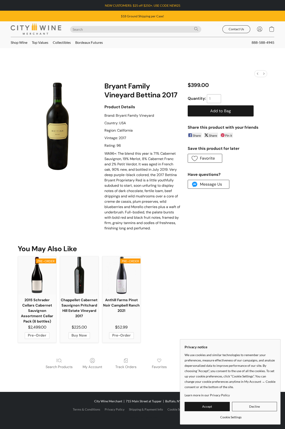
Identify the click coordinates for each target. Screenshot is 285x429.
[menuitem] (257, 73)
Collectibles (62, 42)
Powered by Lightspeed (142, 417)
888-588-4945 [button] (263, 42)
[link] (231, 415)
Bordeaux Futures (89, 42)
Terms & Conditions (86, 409)
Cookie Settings (178, 409)
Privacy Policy (114, 409)
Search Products (59, 367)
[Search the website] (196, 29)
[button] (36, 29)
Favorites (159, 367)
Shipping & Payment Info (146, 409)
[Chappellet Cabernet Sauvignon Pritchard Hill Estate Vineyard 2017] (79, 275)
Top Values (40, 42)
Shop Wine (19, 42)
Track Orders (125, 367)
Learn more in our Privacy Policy (207, 395)
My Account (92, 367)
